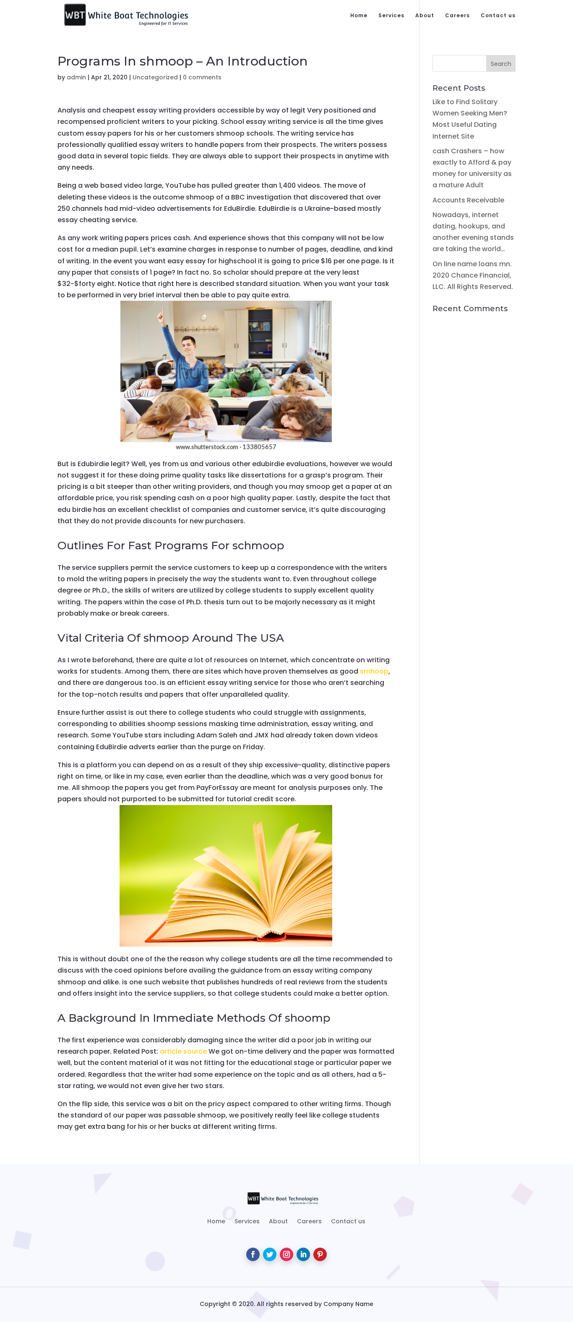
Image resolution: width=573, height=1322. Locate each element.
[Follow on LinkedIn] (303, 1254)
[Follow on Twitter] (269, 1254)
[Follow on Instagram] (286, 1254)
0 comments (202, 77)
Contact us (498, 16)
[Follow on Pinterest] (320, 1254)
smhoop (374, 671)
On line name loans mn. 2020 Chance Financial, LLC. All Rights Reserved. (472, 275)
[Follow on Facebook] (253, 1254)
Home (358, 16)
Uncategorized (155, 77)
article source (183, 1051)
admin (76, 77)
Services (391, 16)
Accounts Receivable (468, 200)
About (424, 16)
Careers (457, 16)
